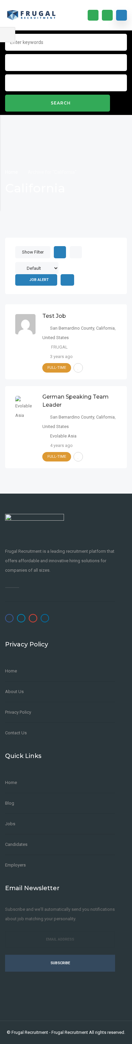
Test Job (54, 316)
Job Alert (39, 280)
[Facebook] (9, 618)
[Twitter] (21, 618)
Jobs (10, 823)
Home (12, 172)
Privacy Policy (18, 712)
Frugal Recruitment (30, 1032)
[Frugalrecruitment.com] (34, 15)
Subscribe (60, 963)
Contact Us (16, 732)
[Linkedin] (45, 618)
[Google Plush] (33, 618)
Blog (9, 803)
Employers (15, 865)
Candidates (16, 844)
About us (14, 691)
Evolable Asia (63, 435)
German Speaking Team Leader (75, 401)
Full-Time (56, 367)
